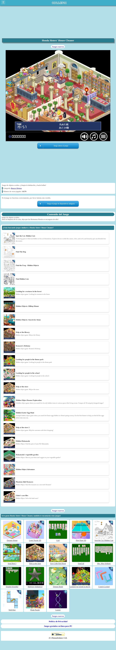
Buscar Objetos (16, 188)
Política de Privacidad (58, 621)
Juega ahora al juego (61, 146)
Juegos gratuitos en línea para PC (58, 626)
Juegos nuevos (58, 47)
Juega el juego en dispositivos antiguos (61, 204)
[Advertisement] (58, 22)
